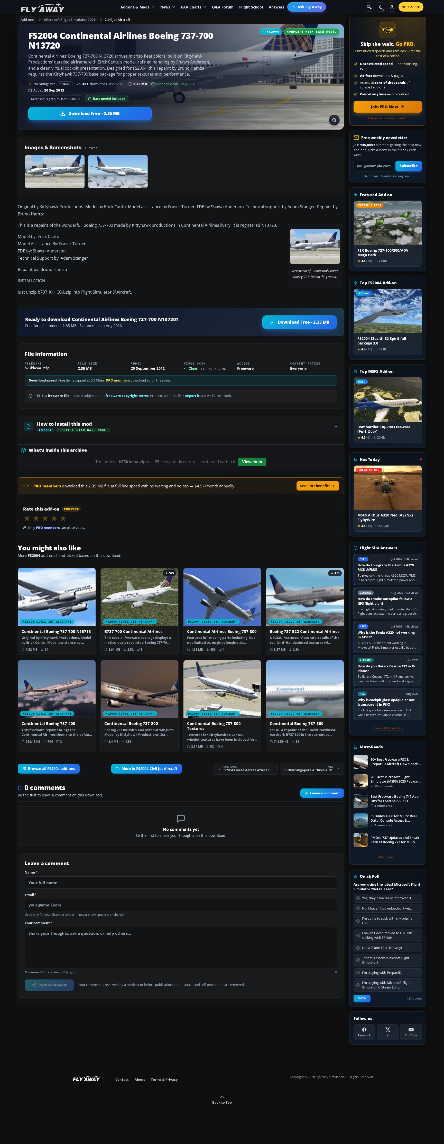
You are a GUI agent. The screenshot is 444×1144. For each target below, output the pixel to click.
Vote (362, 998)
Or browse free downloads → (388, 118)
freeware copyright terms (127, 396)
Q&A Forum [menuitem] (223, 7)
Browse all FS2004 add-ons (51, 768)
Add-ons (27, 19)
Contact (122, 1079)
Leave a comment (325, 793)
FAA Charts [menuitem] (191, 7)
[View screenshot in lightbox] (334, 120)
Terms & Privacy (164, 1079)
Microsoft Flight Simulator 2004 (69, 19)
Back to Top (222, 1102)
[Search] (369, 7)
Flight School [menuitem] (251, 7)
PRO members (118, 380)
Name (31, 872)
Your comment (38, 923)
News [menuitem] (165, 7)
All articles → (387, 857)
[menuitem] (306, 7)
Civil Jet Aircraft (117, 19)
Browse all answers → (388, 728)
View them (252, 462)
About (140, 1079)
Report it (192, 396)
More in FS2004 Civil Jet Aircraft (149, 768)
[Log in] (391, 7)
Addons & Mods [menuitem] (135, 7)
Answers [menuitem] (276, 7)
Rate (66, 84)
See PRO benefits (315, 485)
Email (30, 895)
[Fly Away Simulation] (43, 7)
